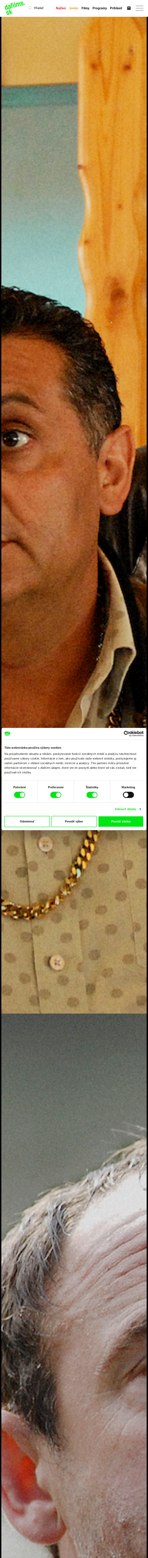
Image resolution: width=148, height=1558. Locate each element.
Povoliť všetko (121, 821)
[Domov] (15, 8)
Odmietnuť (27, 821)
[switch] (55, 795)
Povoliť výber (74, 821)
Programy (99, 8)
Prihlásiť (116, 8)
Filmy (85, 8)
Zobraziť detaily (125, 809)
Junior (73, 8)
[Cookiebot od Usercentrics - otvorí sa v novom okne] (127, 734)
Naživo (61, 8)
